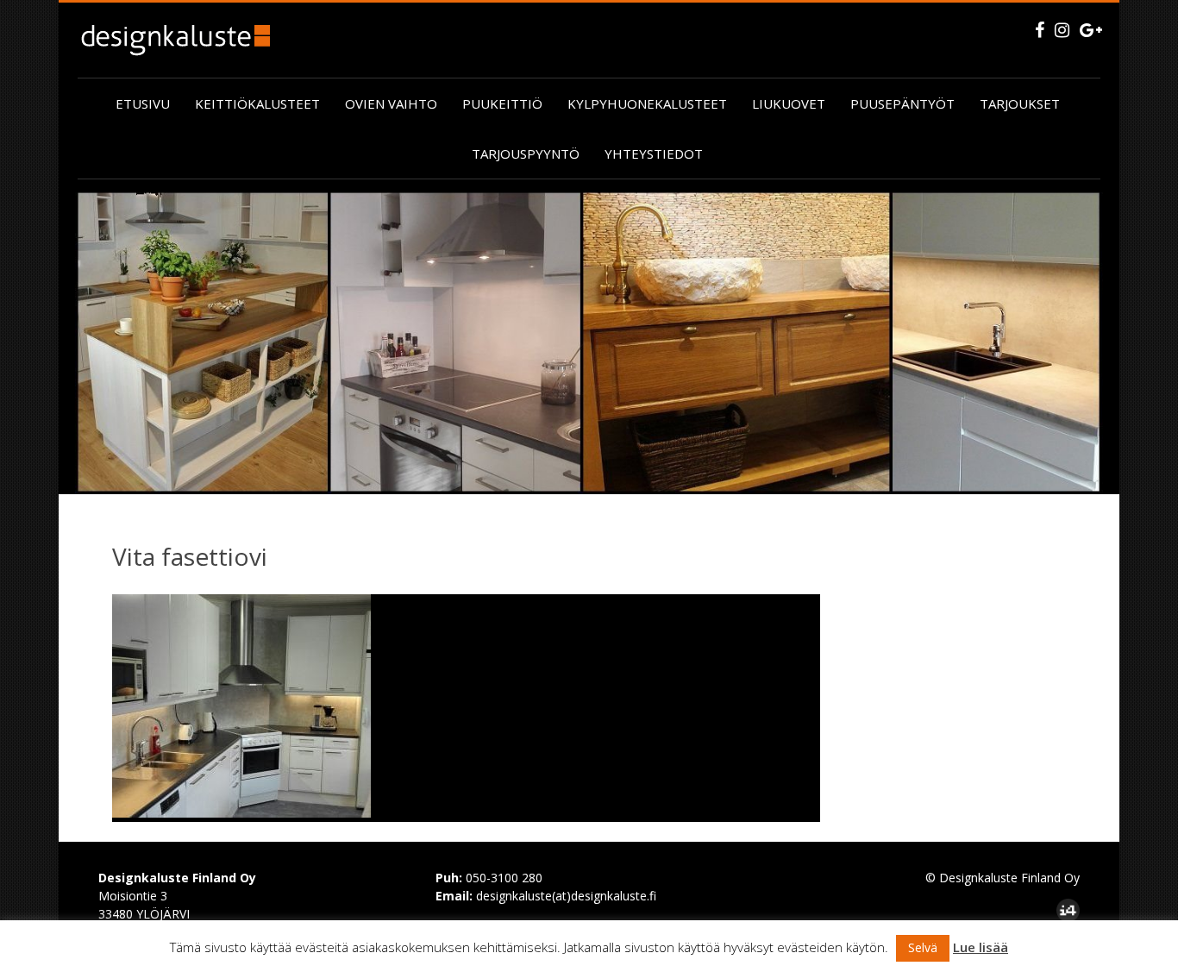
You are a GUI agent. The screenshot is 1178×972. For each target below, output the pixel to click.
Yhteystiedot (654, 153)
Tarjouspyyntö (526, 153)
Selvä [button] (922, 947)
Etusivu (143, 103)
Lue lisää (980, 947)
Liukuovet (788, 103)
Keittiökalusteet (257, 103)
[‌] (1039, 29)
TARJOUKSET (1020, 103)
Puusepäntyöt (902, 103)
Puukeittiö (502, 103)
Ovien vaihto (391, 103)
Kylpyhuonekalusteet (647, 103)
